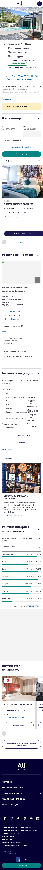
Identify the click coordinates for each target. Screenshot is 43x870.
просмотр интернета (12, 793)
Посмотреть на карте (16, 718)
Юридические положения (11, 842)
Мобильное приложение (13, 799)
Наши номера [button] (12, 118)
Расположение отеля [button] (18, 254)
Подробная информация (13, 515)
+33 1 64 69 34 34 (12, 312)
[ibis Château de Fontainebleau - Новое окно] (19, 688)
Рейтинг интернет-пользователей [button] (16, 529)
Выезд (29, 127)
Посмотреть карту (24, 79)
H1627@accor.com (13, 319)
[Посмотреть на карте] (21, 272)
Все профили (9, 547)
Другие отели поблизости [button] (12, 668)
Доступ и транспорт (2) (14, 326)
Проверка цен (21, 865)
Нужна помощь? (10, 804)
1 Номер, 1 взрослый (12, 141)
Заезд (8, 127)
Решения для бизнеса (12, 787)
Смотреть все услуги (21, 435)
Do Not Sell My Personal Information (15, 845)
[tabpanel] (21, 205)
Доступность (7, 449)
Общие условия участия (11, 833)
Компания (7, 782)
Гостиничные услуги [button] (17, 373)
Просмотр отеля (19, 725)
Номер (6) (8, 161)
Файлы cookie (7, 839)
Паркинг (21, 442)
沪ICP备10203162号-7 (10, 854)
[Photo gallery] (21, 23)
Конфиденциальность (10, 836)
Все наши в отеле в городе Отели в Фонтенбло (21, 744)
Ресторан (8, 459)
